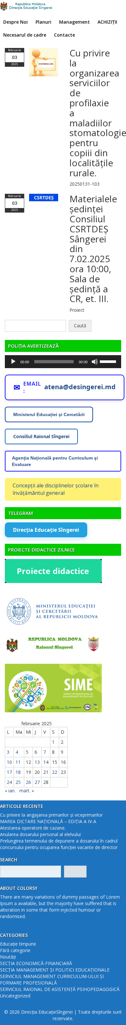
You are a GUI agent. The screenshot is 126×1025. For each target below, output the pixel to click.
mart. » (26, 790)
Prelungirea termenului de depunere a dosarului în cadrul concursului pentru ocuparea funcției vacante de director (59, 844)
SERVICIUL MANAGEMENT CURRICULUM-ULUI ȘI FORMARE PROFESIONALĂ (52, 979)
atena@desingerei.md (80, 386)
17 (9, 772)
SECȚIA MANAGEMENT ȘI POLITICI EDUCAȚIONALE (55, 970)
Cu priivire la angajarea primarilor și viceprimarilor (51, 815)
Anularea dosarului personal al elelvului (40, 834)
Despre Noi (15, 22)
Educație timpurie (18, 944)
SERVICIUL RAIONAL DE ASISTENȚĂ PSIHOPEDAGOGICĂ (60, 989)
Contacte (64, 35)
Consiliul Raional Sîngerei (41, 436)
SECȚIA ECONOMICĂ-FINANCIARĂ (36, 963)
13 (37, 762)
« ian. (10, 790)
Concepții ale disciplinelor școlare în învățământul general (56, 489)
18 (18, 772)
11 (18, 762)
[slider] (109, 361)
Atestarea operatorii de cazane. (33, 828)
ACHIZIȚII (107, 22)
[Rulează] (13, 361)
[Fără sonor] (94, 361)
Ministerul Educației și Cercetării (49, 414)
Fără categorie (15, 950)
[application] (63, 361)
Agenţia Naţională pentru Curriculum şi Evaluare (55, 461)
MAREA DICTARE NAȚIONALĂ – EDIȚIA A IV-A (48, 821)
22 (54, 772)
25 (18, 782)
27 (37, 782)
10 (9, 762)
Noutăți (8, 957)
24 (9, 782)
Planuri (43, 22)
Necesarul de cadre (24, 35)
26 (28, 782)
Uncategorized (15, 996)
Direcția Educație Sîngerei (46, 529)
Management (74, 22)
